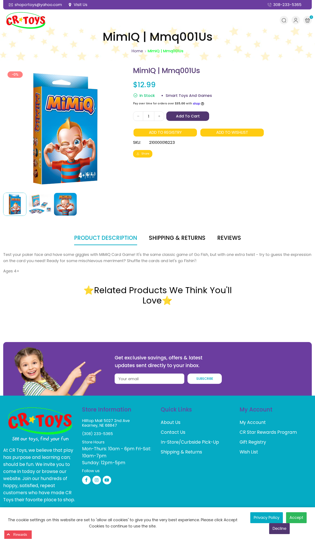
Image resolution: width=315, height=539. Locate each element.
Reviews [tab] (229, 238)
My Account (253, 422)
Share (145, 153)
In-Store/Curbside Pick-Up (190, 442)
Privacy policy (266, 517)
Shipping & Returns (181, 452)
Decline (279, 528)
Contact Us (173, 432)
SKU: (137, 142)
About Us (170, 422)
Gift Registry (253, 442)
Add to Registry (165, 132)
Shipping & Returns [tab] (177, 238)
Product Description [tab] (105, 238)
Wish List (249, 452)
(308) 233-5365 (97, 433)
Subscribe (204, 378)
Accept (296, 517)
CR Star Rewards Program (268, 432)
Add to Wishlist (232, 132)
